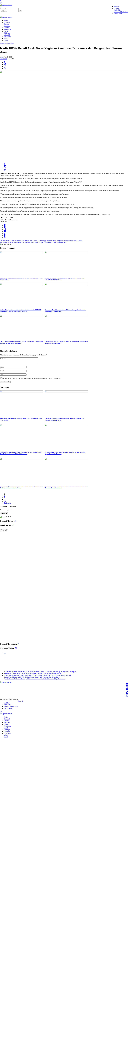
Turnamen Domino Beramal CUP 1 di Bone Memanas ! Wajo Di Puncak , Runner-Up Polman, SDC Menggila (40, 672)
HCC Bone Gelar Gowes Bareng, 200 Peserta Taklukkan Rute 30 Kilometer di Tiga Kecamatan (35, 679)
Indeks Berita (8, 708)
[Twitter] (5, 227)
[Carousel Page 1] (1, 529)
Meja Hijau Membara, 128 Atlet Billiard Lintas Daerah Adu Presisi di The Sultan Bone (32, 677)
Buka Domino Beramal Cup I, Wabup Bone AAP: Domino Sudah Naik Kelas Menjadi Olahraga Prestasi (38, 675)
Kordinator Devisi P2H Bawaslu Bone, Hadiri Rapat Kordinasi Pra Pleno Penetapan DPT (33, 242)
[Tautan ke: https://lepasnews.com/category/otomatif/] (15, 521)
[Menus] (1, 1)
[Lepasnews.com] (6, 5)
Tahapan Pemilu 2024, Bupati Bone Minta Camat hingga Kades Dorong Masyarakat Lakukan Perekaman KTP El (41, 240)
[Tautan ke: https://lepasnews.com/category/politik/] (13, 525)
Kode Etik (7, 705)
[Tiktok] (4, 233)
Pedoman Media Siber (11, 706)
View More (4, 513)
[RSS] (5, 237)
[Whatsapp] (5, 68)
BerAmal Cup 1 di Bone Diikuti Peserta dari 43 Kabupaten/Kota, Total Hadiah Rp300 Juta (33, 673)
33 (5, 501)
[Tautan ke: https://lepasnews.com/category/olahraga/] (16, 648)
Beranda (20, 701)
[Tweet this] (5, 64)
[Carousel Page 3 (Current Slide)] (4, 529)
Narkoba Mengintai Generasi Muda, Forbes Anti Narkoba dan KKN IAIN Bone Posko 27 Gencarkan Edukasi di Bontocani (20, 310)
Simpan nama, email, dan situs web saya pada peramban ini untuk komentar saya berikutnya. (31, 378)
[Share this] (4, 62)
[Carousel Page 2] (2, 529)
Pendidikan (3, 59)
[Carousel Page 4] (5, 529)
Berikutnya (7, 503)
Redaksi (6, 703)
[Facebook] (5, 225)
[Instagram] (5, 229)
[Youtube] (5, 231)
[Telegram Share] (5, 66)
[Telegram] (5, 235)
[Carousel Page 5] (7, 529)
